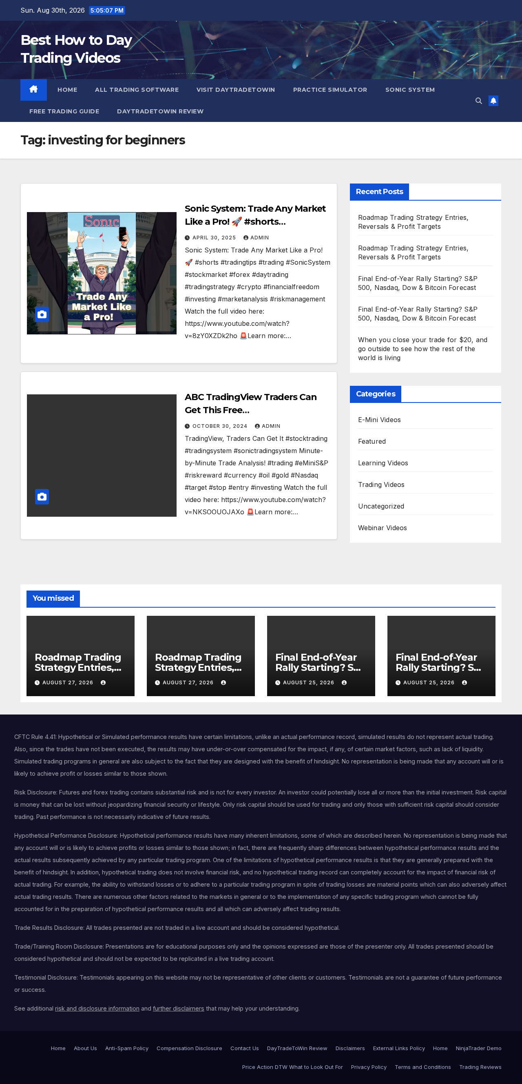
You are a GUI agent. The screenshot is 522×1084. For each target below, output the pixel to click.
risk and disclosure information (97, 1008)
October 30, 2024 (220, 426)
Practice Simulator (330, 89)
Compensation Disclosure (189, 1048)
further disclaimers (178, 1008)
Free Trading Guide (64, 111)
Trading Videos (381, 484)
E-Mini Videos (379, 420)
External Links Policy (399, 1048)
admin (259, 237)
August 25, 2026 (309, 682)
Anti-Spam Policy (126, 1048)
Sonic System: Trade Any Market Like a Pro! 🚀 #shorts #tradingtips (255, 221)
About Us (85, 1048)
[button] (479, 101)
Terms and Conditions (423, 1067)
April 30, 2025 (215, 237)
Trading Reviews (480, 1067)
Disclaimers (350, 1048)
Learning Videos (383, 463)
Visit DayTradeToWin (236, 89)
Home (66, 89)
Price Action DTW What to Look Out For (292, 1067)
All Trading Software (137, 89)
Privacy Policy (369, 1067)
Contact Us (244, 1048)
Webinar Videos (382, 528)
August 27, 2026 (68, 682)
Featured (372, 441)
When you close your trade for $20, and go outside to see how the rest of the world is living (423, 349)
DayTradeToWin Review (160, 111)
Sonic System (410, 89)
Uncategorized (381, 506)
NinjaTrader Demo (479, 1048)
